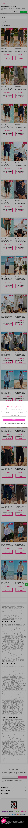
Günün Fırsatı (3, 821)
